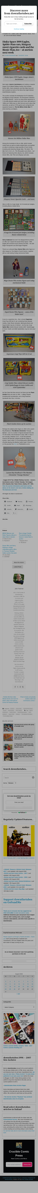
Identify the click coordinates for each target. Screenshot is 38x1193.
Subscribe (28, 24)
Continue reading (19, 29)
